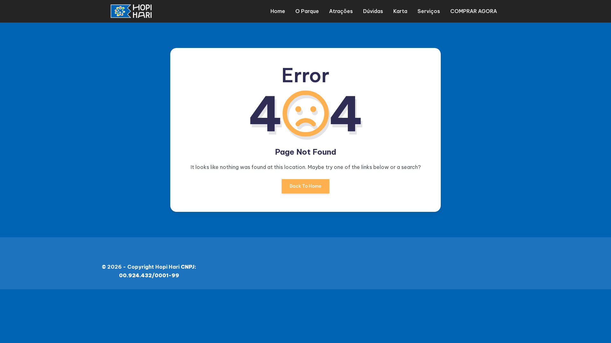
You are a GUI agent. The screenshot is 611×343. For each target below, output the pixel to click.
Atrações (341, 11)
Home (277, 11)
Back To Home (305, 186)
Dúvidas (373, 11)
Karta (400, 11)
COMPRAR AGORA (473, 11)
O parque (307, 11)
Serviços (429, 11)
